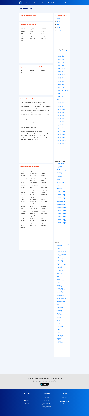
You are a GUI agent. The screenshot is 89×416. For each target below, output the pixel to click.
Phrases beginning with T (61, 217)
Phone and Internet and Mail (61, 170)
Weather (58, 186)
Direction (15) (59, 266)
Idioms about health (60, 71)
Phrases (61, 2)
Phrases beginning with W (61, 222)
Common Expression (60, 163)
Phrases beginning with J (61, 203)
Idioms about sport (60, 96)
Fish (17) (58, 276)
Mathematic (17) (60, 297)
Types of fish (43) (60, 335)
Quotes (65, 2)
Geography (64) (59, 285)
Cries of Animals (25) (60, 260)
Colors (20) (59, 255)
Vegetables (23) (59, 336)
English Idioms (27, 401)
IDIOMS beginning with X (61, 141)
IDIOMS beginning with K (61, 122)
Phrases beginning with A (61, 189)
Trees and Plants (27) (60, 333)
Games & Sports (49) (60, 283)
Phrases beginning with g (61, 198)
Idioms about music (60, 83)
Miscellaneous (59, 188)
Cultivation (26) (59, 263)
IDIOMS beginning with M (61, 125)
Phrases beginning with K (61, 204)
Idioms (57, 2)
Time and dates (59, 172)
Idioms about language (61, 74)
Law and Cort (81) (60, 292)
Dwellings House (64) (60, 270)
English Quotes (26, 400)
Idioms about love (60, 78)
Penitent (58, 27)
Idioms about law (60, 75)
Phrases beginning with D (61, 194)
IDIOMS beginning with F (61, 115)
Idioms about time (60, 100)
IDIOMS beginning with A (61, 108)
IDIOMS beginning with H (61, 118)
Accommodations (60, 173)
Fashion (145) (59, 273)
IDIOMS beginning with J (61, 121)
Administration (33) (60, 247)
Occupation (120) (60, 307)
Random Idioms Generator (46, 404)
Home (27, 2)
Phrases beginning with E (61, 195)
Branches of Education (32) (61, 251)
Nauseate (58, 31)
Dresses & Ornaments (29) (61, 269)
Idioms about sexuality (61, 94)
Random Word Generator (47, 403)
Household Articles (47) (61, 289)
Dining (58, 175)
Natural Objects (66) (60, 305)
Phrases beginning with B (61, 191)
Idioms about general (60, 69)
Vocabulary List (40, 2)
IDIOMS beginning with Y (61, 143)
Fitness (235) (59, 277)
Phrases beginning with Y (61, 223)
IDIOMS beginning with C (61, 111)
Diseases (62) (59, 267)
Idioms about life (60, 77)
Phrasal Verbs (46, 400)
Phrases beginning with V (61, 220)
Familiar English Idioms (61, 53)
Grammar (45, 2)
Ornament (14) (59, 310)
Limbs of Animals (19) (61, 294)
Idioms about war (60, 103)
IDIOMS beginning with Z (61, 144)
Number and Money (60, 167)
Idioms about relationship (61, 91)
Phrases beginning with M (61, 207)
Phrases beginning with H (61, 200)
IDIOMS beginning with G (61, 116)
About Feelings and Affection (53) (63, 244)
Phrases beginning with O (61, 210)
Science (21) (59, 323)
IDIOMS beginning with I (61, 119)
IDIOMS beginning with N (61, 127)
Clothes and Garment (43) (61, 254)
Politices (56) (59, 316)
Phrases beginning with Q (61, 213)
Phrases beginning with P (61, 211)
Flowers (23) (59, 279)
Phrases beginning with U (61, 219)
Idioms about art (60, 58)
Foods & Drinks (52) (60, 280)
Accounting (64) (59, 245)
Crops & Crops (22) (60, 261)
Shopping (58, 179)
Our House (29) (59, 311)
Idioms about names (60, 84)
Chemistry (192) (59, 252)
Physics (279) (59, 314)
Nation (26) (59, 304)
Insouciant (58, 21)
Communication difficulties (61, 181)
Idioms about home (60, 72)
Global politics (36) (60, 288)
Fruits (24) (58, 282)
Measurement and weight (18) (62, 298)
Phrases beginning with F (61, 197)
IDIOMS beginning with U (61, 137)
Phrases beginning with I (61, 201)
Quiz (68, 2)
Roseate (58, 18)
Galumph (58, 28)
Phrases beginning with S (61, 216)
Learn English (27, 403)
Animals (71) (59, 248)
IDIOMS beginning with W (61, 140)
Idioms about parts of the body (62, 90)
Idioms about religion (60, 93)
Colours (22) (59, 257)
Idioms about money (60, 81)
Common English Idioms (61, 52)
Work (58, 185)
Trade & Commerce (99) (61, 330)
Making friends (59, 176)
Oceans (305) (59, 308)
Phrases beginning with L (61, 206)
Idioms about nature (60, 87)
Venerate (58, 24)
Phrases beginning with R (61, 214)
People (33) (59, 313)
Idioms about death (60, 63)
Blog (49, 2)
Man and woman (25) (60, 295)
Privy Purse (59, 30)
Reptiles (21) (59, 322)
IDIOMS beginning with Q (61, 131)
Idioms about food (60, 66)
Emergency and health (60, 182)
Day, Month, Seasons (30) (61, 264)
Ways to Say (47, 397)
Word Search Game (47, 407)
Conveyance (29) (60, 258)
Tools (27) (58, 329)
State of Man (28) (60, 326)
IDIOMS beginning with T (61, 136)
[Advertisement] (36, 52)
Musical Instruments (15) (61, 302)
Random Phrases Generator (46, 406)
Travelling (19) (59, 332)
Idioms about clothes (60, 59)
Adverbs (46, 401)
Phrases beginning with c (61, 192)
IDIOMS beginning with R (61, 133)
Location (58, 169)
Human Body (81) (60, 291)
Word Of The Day (32, 2)
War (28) (58, 339)
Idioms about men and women (62, 80)
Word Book (53, 2)
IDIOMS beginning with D (61, 112)
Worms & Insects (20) (60, 342)
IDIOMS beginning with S (61, 134)
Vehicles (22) (59, 338)
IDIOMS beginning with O (61, 128)
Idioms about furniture (61, 68)
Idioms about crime (60, 62)
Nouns (27, 397)
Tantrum (58, 22)
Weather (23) (59, 341)
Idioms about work (60, 106)
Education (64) (59, 272)
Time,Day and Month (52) (61, 327)
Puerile (58, 25)
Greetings (58, 164)
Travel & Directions (60, 166)
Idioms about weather (60, 105)
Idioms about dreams (60, 65)
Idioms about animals (60, 56)
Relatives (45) (59, 319)
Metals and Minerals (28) (61, 301)
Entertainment (59, 178)
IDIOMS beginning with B (61, 109)
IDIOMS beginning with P (61, 130)
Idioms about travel (60, 102)
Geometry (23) (59, 286)
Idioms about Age (60, 55)
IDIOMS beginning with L (61, 124)
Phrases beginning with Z (61, 225)
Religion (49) (59, 320)
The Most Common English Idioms (63, 50)
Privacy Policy (64, 397)
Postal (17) (59, 317)
